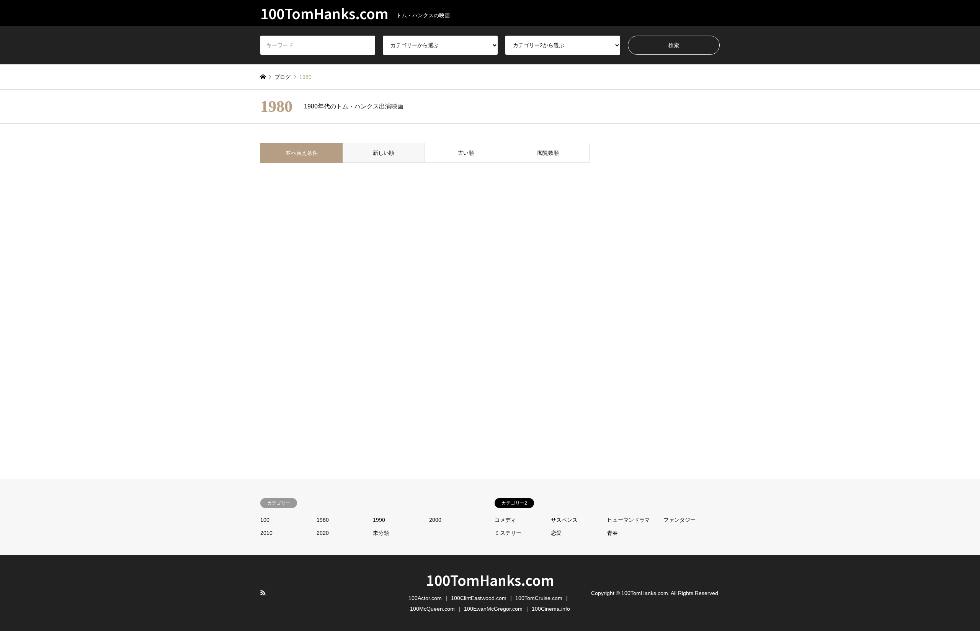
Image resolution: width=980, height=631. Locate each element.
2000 (435, 520)
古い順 (466, 153)
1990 (379, 520)
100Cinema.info (551, 609)
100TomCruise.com (538, 598)
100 (265, 520)
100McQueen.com (432, 609)
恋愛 (556, 533)
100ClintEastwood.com (478, 598)
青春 (612, 533)
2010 (266, 533)
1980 (323, 520)
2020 (323, 533)
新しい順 (383, 153)
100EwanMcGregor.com (493, 609)
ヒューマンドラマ (628, 520)
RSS (263, 592)
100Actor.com (425, 598)
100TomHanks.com (490, 580)
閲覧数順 (548, 153)
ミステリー (508, 533)
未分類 (381, 533)
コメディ (505, 520)
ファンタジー (679, 520)
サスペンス (564, 520)
